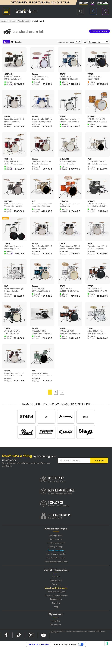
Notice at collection (39, 644)
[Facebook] (6, 635)
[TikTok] (19, 635)
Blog (56, 606)
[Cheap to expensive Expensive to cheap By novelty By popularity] (98, 42)
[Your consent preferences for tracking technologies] (107, 643)
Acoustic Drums (23, 21)
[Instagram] (31, 635)
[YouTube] (43, 635)
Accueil (4, 21)
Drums (12, 21)
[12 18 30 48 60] (77, 42)
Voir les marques (99, 31)
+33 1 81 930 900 (62, 506)
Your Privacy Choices (65, 644)
